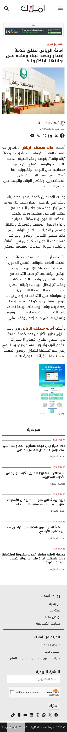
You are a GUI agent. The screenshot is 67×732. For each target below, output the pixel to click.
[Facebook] (62, 136)
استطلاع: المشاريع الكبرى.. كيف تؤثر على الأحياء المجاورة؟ (35, 475)
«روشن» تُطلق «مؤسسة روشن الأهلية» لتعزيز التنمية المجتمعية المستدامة (36, 502)
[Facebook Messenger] (32, 136)
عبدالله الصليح (57, 483)
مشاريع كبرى (55, 44)
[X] (56, 136)
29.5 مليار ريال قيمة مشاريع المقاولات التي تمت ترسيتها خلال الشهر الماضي (34, 448)
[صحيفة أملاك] (32, 8)
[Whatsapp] (44, 136)
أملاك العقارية (48, 123)
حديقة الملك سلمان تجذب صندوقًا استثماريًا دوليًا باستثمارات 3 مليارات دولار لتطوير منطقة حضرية (33, 558)
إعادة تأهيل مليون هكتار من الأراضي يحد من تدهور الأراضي (35, 529)
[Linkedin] (50, 136)
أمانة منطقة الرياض (39, 147)
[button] (6, 8)
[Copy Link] (38, 136)
